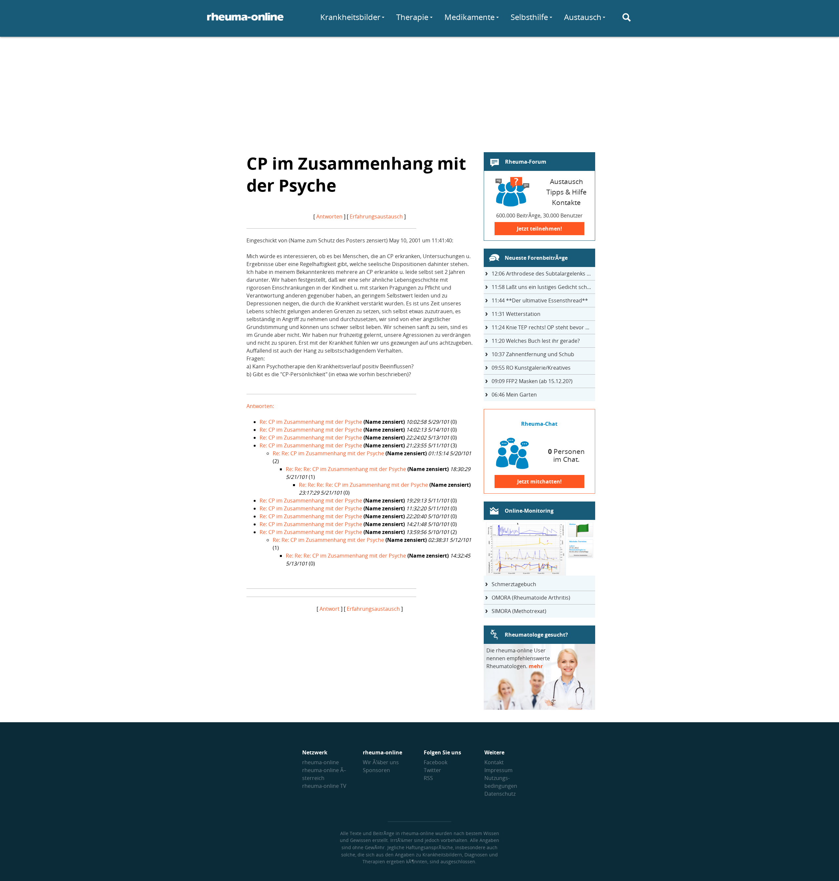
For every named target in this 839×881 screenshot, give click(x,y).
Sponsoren (376, 770)
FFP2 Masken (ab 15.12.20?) (532, 381)
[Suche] (626, 17)
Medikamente (469, 16)
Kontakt (494, 762)
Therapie (412, 16)
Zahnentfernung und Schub (533, 354)
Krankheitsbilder (350, 16)
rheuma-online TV (324, 785)
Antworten (329, 216)
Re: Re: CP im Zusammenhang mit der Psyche (328, 453)
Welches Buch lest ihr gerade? (536, 340)
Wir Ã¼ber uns (381, 762)
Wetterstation (516, 314)
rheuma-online (320, 762)
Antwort (330, 608)
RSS (428, 778)
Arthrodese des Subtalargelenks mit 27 (543, 273)
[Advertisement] (419, 90)
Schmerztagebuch (514, 584)
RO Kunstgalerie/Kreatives (531, 367)
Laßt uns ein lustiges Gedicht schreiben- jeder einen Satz (543, 287)
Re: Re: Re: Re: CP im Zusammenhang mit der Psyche (363, 484)
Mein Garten (514, 394)
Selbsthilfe (529, 16)
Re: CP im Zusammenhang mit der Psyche (311, 421)
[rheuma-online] (245, 21)
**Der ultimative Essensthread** (540, 300)
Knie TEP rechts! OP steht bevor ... (540, 327)
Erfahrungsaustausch (376, 216)
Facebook (435, 762)
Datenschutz (500, 793)
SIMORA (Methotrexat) (519, 611)
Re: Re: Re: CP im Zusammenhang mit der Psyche (346, 469)
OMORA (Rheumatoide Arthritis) (531, 597)
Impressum (498, 770)
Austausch (582, 16)
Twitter (432, 770)
